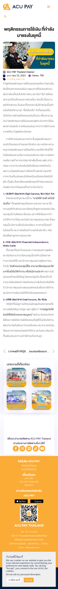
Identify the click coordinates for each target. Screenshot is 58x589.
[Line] (29, 449)
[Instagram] (22, 449)
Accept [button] (29, 580)
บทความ (20, 79)
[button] (48, 6)
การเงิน (11, 79)
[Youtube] (42, 449)
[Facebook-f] (16, 449)
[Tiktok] (36, 449)
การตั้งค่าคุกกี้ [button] (14, 580)
